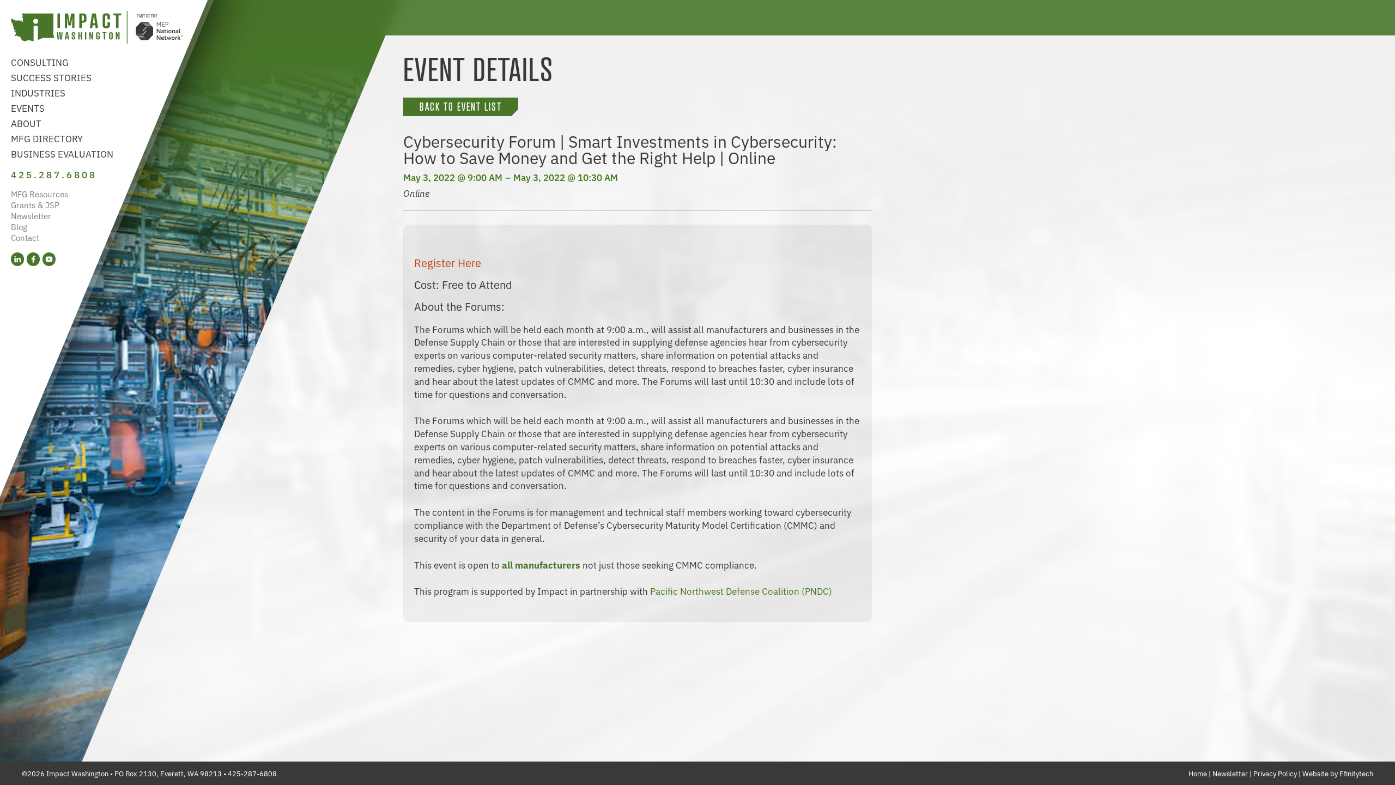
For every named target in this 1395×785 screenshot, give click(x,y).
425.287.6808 (54, 174)
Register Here (447, 262)
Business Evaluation (62, 153)
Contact (25, 237)
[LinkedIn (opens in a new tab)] (17, 259)
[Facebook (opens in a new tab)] (33, 259)
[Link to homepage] (97, 28)
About (26, 123)
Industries (38, 92)
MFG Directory (47, 138)
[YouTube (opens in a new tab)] (49, 259)
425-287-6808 (252, 773)
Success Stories (51, 77)
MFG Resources (39, 194)
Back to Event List (461, 106)
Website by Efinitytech (1337, 773)
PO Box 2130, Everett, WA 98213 (168, 773)
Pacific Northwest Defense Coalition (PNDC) (741, 590)
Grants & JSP (35, 205)
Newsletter (31, 216)
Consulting (40, 62)
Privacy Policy (1275, 773)
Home (1197, 773)
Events (28, 107)
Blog (19, 226)
